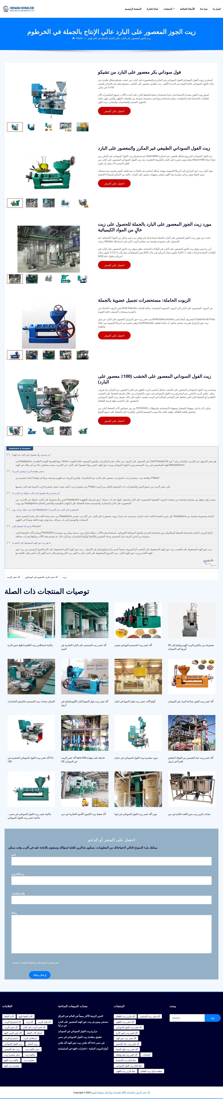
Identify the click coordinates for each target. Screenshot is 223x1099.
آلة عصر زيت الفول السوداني (129, 1027)
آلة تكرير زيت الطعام (125, 1016)
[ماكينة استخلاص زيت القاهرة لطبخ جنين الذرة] (31, 620)
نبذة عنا (204, 8)
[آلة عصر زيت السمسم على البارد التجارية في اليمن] (85, 620)
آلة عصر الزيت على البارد (34, 1027)
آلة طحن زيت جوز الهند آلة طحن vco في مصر (81, 1042)
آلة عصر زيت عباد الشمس (127, 1043)
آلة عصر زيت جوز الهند (126, 1038)
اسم (14, 854)
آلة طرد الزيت (44, 1021)
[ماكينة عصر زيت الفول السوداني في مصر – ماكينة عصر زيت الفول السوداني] (31, 789)
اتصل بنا (217, 8)
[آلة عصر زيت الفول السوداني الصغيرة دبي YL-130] (31, 732)
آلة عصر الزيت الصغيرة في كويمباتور (41, 576)
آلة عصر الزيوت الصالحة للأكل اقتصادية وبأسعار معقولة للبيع (121, 1092)
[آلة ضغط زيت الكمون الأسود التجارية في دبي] (85, 789)
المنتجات (168, 8)
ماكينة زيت (30, 1054)
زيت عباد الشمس (12, 1049)
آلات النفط (9, 1016)
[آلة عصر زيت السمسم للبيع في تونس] (138, 620)
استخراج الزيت (11, 1038)
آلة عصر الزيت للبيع (13, 1032)
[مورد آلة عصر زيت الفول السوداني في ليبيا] (138, 789)
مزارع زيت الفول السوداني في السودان (77, 1031)
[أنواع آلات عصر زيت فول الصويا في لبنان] (138, 676)
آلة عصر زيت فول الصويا (127, 1049)
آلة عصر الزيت (13, 576)
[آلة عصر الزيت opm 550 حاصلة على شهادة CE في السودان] (85, 732)
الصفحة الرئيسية (133, 8)
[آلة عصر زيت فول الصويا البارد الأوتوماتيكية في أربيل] (85, 676)
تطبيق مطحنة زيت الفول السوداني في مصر (80, 1037)
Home (79, 38)
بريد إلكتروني (18, 873)
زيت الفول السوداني (13, 1043)
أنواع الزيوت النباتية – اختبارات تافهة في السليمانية (83, 1048)
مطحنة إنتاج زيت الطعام (151, 1071)
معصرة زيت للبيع (11, 1065)
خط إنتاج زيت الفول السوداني (129, 1065)
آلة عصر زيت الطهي (125, 1021)
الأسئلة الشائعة (187, 8)
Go (213, 1018)
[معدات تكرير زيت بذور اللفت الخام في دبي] (192, 789)
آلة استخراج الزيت (12, 1021)
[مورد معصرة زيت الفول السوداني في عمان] (138, 732)
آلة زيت (29, 1021)
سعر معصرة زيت (12, 1054)
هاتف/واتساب (18, 893)
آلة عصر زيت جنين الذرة (126, 1032)
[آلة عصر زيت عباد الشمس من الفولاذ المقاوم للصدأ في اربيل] (192, 732)
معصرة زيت (29, 1060)
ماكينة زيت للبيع (11, 1060)
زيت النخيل (32, 1043)
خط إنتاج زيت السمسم (126, 1060)
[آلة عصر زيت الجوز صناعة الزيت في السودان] (192, 676)
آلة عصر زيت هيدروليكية (126, 1054)
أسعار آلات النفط (34, 1032)
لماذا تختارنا (152, 8)
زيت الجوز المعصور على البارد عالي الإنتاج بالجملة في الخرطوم (119, 38)
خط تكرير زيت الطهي (125, 1071)
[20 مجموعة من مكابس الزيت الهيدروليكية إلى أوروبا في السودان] (192, 620)
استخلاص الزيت (30, 1038)
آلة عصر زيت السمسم (150, 1016)
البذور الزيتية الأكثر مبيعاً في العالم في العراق (80, 1016)
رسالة (15, 912)
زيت (64, 576)
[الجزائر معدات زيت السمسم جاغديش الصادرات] (31, 676)
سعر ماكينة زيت (32, 1049)
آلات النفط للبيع (25, 1016)
